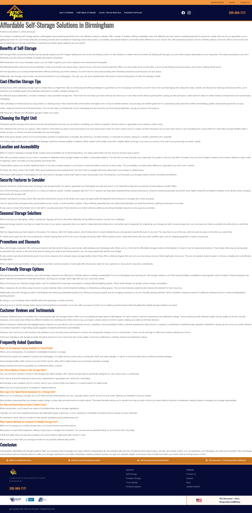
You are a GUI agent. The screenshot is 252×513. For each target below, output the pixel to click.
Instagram (189, 13)
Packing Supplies (133, 13)
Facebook (183, 13)
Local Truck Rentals (110, 13)
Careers (232, 2)
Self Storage (66, 13)
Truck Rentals (132, 482)
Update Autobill (217, 2)
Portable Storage (86, 13)
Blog (188, 482)
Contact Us (245, 2)
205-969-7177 (237, 13)
